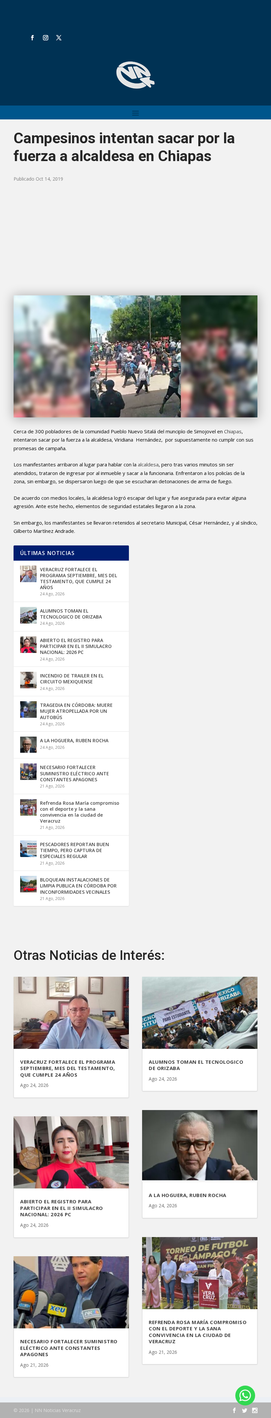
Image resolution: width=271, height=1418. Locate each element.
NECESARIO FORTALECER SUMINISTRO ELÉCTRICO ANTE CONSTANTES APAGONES (74, 773)
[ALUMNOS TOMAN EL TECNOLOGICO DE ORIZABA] (28, 615)
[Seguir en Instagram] (45, 37)
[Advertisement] (135, 239)
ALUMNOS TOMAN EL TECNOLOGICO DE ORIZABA (71, 614)
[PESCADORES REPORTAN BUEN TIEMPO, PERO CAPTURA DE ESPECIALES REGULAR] (28, 848)
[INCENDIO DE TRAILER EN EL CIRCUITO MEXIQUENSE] (28, 680)
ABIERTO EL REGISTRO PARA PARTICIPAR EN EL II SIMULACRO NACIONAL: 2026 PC (76, 646)
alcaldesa (148, 464)
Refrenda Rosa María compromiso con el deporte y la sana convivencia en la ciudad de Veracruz (79, 812)
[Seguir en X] (59, 37)
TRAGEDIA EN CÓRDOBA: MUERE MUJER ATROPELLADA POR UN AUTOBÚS (76, 711)
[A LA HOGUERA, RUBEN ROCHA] (28, 745)
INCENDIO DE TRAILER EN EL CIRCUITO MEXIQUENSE (71, 678)
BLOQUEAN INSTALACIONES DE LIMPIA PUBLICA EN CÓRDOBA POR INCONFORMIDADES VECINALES (78, 886)
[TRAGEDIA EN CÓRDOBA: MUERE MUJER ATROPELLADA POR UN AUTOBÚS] (28, 709)
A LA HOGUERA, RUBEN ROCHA (74, 740)
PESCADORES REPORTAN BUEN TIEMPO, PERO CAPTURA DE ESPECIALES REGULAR (74, 850)
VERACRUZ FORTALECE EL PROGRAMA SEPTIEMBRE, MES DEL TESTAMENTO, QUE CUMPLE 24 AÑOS (78, 578)
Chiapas (233, 431)
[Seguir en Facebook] (32, 37)
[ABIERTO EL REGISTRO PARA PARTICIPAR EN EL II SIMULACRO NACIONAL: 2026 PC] (28, 644)
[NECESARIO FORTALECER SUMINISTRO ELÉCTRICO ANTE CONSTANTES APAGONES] (28, 771)
